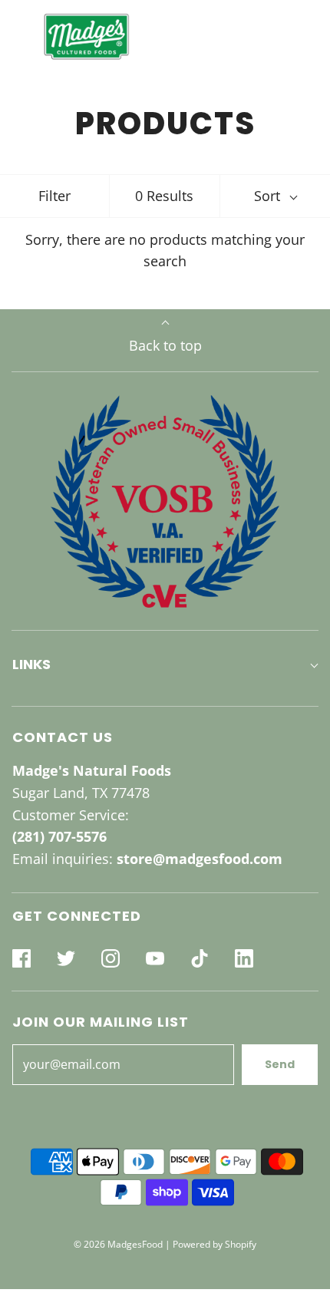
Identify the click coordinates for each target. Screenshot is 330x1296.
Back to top (165, 345)
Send (280, 1064)
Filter (54, 195)
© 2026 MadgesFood (118, 1244)
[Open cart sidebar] (309, 36)
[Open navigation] (21, 36)
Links (31, 664)
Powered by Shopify (214, 1244)
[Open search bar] (267, 36)
